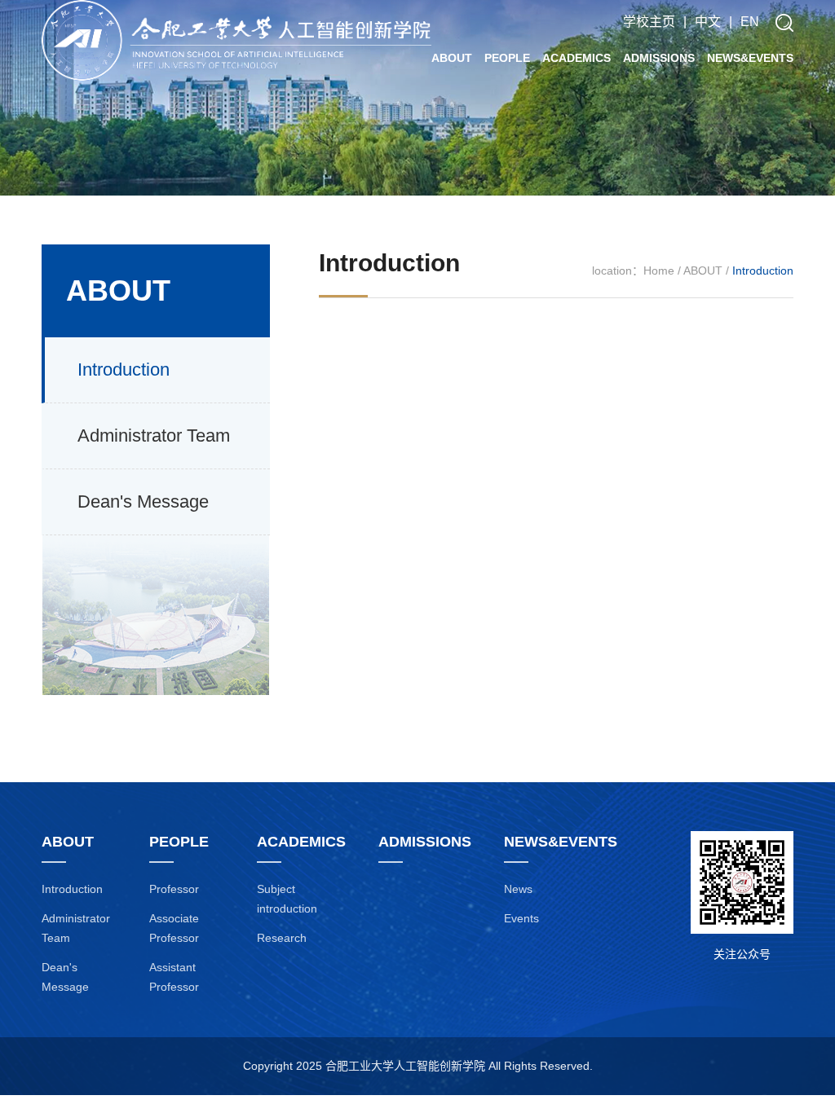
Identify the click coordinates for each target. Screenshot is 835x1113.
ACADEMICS (576, 57)
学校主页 (649, 22)
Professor (174, 888)
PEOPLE (507, 57)
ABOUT (451, 57)
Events (521, 918)
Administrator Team (153, 435)
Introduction (123, 369)
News (518, 888)
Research (282, 937)
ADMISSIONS (659, 57)
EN (749, 22)
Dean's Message (143, 501)
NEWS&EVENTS (750, 57)
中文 (708, 22)
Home (658, 270)
